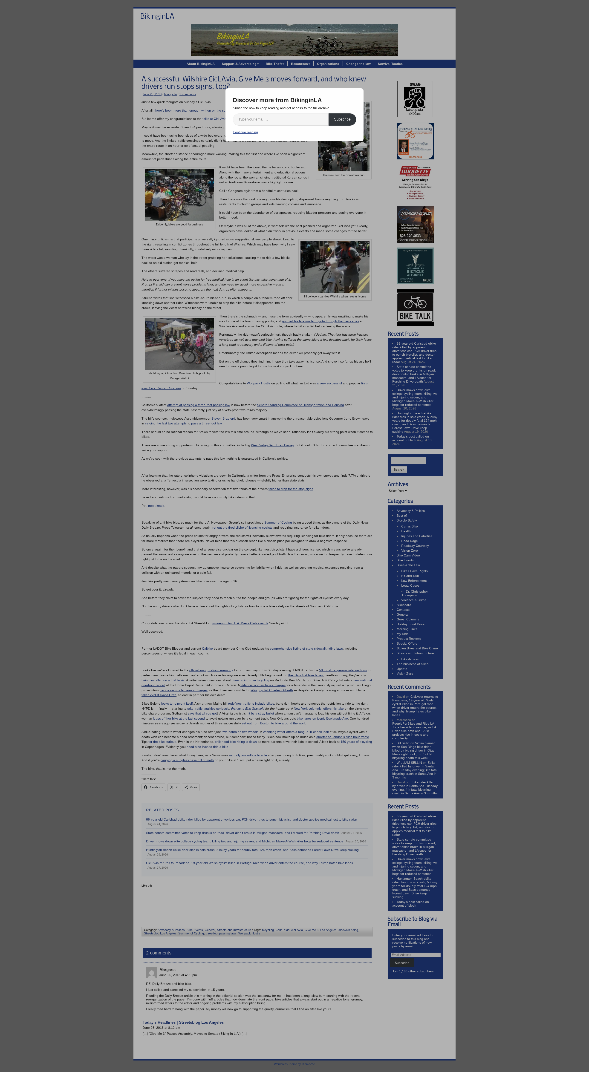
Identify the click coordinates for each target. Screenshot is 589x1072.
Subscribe (342, 119)
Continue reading (245, 132)
